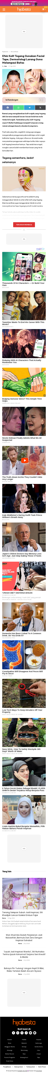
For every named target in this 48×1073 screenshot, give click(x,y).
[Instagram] (17, 1032)
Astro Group (39, 1070)
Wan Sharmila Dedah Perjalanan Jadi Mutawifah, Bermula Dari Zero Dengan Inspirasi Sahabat (24, 938)
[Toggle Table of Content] (39, 100)
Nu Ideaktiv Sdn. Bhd (22, 1070)
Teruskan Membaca (24, 225)
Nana (4, 918)
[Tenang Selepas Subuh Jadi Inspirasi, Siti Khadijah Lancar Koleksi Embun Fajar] (24, 894)
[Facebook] (13, 1032)
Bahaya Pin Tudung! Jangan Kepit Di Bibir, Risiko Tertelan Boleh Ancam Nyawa (24, 969)
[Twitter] (22, 1032)
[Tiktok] (26, 1032)
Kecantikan (14, 51)
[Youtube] (30, 1032)
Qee (5, 66)
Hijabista (5, 51)
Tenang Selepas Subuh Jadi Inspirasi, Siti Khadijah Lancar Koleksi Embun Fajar (22, 914)
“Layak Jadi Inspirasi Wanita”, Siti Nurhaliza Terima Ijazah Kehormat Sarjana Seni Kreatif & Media (24, 954)
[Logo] (24, 9)
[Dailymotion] (34, 1032)
